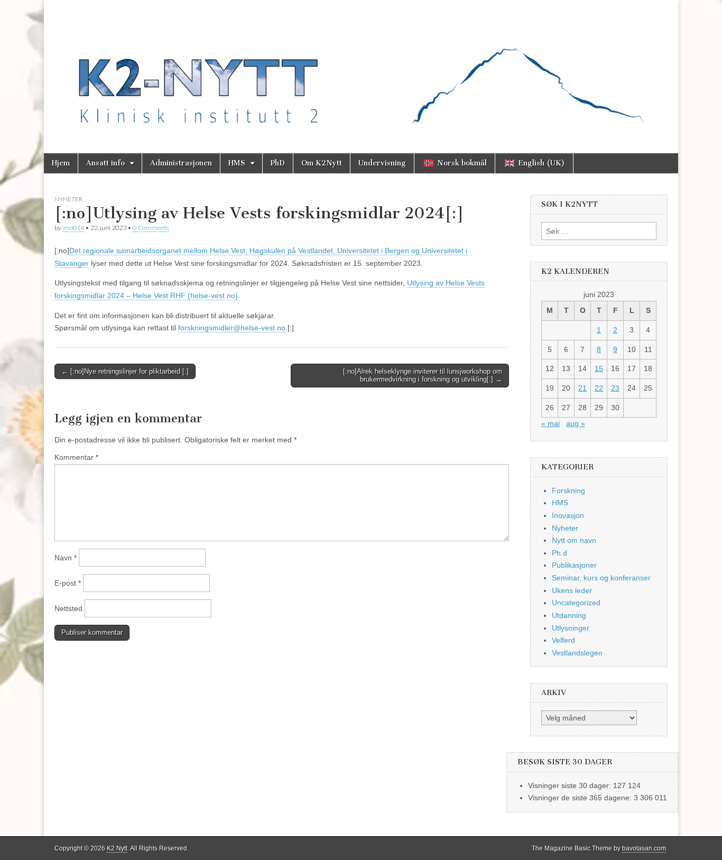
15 (599, 368)
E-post (67, 583)
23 (615, 388)
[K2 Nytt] (361, 68)
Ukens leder (572, 590)
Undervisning (382, 163)
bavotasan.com (644, 848)
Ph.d (559, 553)
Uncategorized (576, 602)
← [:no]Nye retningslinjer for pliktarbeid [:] (125, 371)
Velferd (563, 640)
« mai (550, 423)
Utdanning (569, 615)
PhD (278, 163)
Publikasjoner (574, 565)
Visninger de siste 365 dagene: (581, 797)
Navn (65, 557)
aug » (575, 423)
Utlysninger (570, 628)
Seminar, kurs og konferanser (601, 578)
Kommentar (76, 457)
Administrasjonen (181, 163)
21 (582, 388)
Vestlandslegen (577, 653)
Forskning (568, 490)
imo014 (73, 228)
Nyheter (68, 199)
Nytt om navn (574, 540)
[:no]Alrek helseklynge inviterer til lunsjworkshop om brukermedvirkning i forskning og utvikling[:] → (422, 375)
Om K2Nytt (321, 163)
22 (599, 388)
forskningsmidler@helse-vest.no (231, 327)
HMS (236, 163)
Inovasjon (568, 515)
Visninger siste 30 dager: (570, 785)
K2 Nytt (117, 848)
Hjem (61, 163)
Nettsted (68, 608)
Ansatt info (105, 163)
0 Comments (151, 228)
